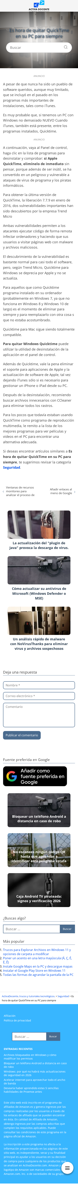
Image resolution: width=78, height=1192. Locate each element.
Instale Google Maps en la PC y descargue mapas (38, 966)
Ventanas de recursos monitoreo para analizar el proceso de (20, 491)
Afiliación (10, 1015)
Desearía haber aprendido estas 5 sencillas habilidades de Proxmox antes (31, 1089)
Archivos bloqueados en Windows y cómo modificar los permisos (30, 1056)
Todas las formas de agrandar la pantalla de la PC (38, 975)
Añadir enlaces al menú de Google (61, 491)
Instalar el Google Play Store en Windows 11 (34, 970)
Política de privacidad (17, 1020)
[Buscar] (64, 46)
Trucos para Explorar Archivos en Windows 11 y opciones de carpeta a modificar (37, 952)
